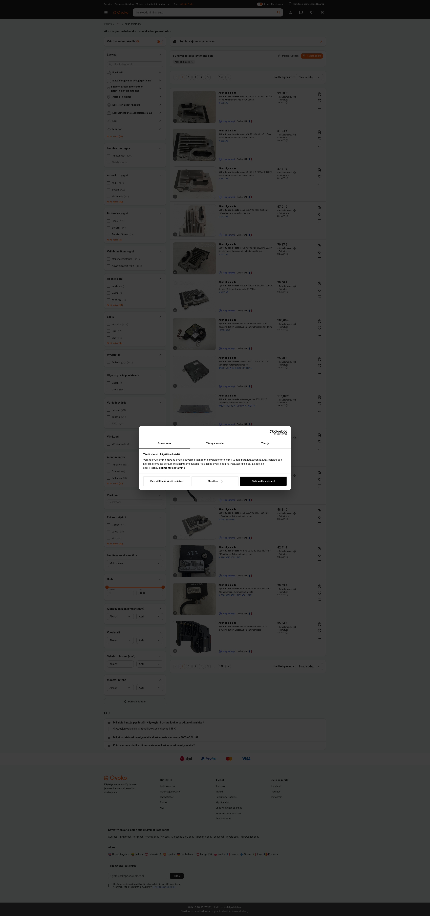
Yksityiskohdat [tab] (215, 443)
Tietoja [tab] (265, 443)
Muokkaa (213, 481)
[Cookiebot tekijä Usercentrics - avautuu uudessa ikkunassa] (272, 432)
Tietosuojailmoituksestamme (167, 467)
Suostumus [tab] (164, 443)
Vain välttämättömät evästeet (167, 481)
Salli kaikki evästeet (263, 481)
